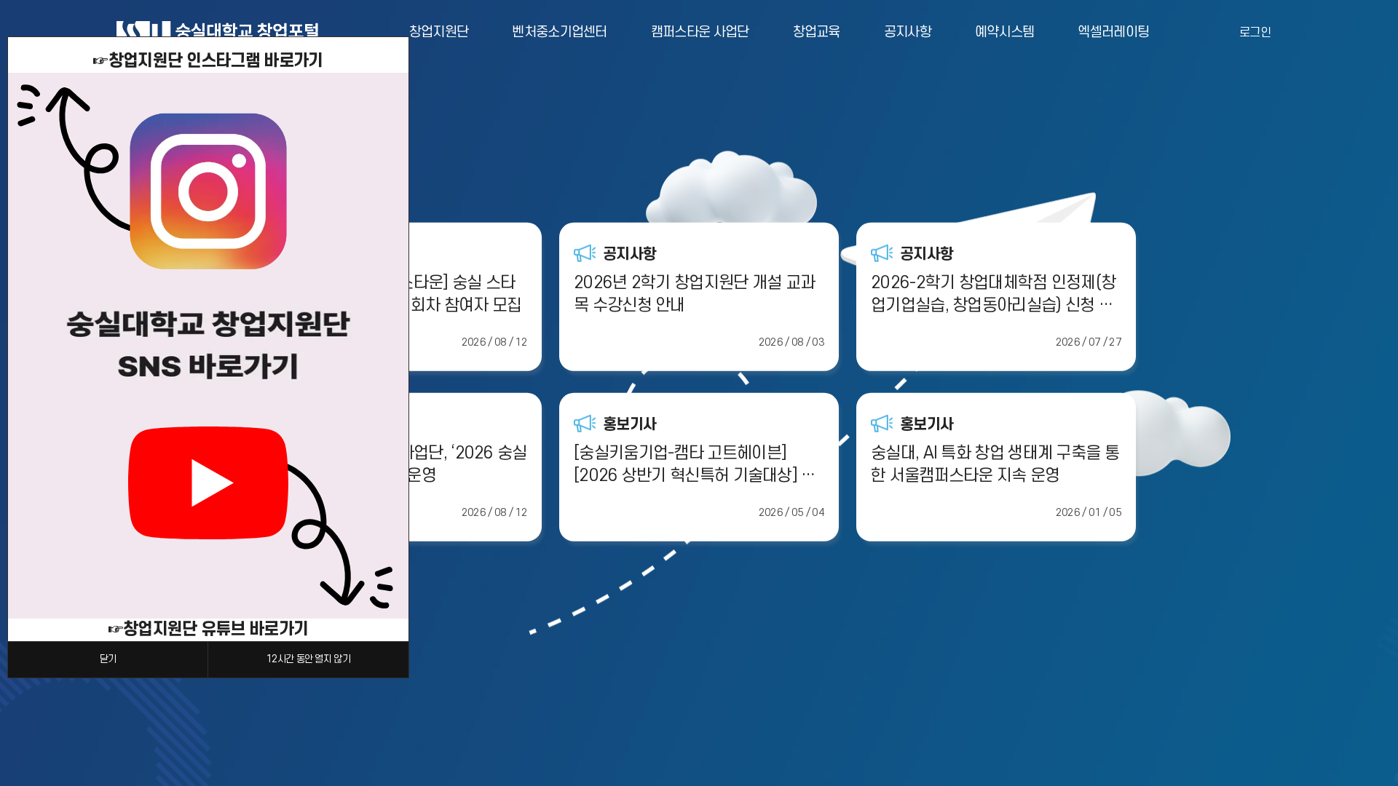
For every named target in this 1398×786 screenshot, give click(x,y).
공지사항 (907, 32)
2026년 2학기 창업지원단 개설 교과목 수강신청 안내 (694, 294)
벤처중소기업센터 (559, 32)
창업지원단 (439, 32)
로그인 (1255, 32)
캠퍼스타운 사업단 (700, 32)
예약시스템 (1005, 32)
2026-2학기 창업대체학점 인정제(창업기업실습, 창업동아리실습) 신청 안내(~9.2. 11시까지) (993, 295)
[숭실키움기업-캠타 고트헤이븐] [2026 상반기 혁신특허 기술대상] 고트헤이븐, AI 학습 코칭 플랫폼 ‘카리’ (695, 466)
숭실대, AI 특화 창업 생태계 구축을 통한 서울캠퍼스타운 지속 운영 (995, 464)
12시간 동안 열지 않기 (308, 659)
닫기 (108, 659)
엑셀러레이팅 (1113, 32)
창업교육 (816, 32)
